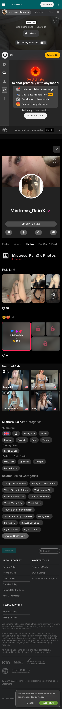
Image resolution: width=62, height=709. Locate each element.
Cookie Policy (37, 697)
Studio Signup (39, 573)
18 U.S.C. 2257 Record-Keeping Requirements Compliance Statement (30, 682)
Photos (30, 244)
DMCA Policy (9, 578)
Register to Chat (35, 115)
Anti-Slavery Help (11, 596)
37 (7, 308)
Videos (39, 12)
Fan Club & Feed (47, 244)
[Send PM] (53, 232)
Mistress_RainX (12, 422)
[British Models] (6, 433)
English (46, 551)
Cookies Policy (10, 584)
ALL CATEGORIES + (15, 536)
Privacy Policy (10, 567)
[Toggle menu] (3, 4)
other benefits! (41, 110)
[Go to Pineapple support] (5, 671)
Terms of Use (9, 573)
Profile (5, 244)
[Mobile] (16, 433)
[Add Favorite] (5, 55)
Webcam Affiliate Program (44, 578)
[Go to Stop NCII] (21, 671)
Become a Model (40, 567)
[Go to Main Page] (19, 4)
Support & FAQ (10, 612)
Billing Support (10, 617)
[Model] (56, 149)
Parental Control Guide (13, 590)
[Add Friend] (38, 232)
